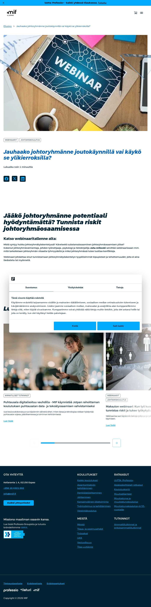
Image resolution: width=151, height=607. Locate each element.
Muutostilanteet (123, 494)
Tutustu (102, 2)
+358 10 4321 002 (14, 488)
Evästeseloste (34, 583)
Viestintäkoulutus (86, 510)
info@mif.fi (10, 494)
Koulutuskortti (122, 489)
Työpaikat (82, 533)
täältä (24, 527)
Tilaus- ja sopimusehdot (90, 529)
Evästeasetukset (56, 583)
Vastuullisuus (84, 542)
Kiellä (75, 326)
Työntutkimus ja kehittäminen (94, 506)
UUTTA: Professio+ (123, 480)
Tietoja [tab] (119, 287)
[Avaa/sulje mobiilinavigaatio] (141, 12)
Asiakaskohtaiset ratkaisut (128, 485)
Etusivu (8, 26)
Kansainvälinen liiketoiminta (93, 501)
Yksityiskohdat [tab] (75, 287)
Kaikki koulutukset (87, 480)
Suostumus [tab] (31, 287)
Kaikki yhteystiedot (18, 503)
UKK (79, 538)
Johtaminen (84, 497)
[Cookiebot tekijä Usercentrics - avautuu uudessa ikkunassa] (127, 279)
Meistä (80, 524)
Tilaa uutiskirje (85, 547)
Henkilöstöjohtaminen (89, 493)
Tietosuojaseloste (13, 583)
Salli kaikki (118, 326)
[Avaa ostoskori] (135, 12)
